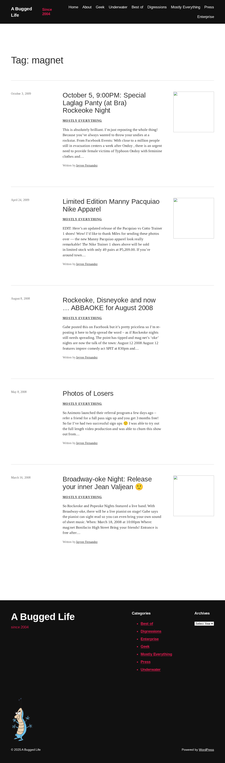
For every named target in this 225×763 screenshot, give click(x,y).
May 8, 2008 (19, 392)
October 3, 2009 (21, 93)
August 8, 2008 (20, 298)
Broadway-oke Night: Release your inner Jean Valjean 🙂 (107, 483)
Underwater (151, 669)
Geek (145, 646)
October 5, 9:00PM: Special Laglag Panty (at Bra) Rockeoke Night (104, 103)
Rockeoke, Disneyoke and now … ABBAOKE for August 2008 (109, 304)
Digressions (151, 631)
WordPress (206, 749)
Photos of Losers (88, 393)
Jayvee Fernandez (86, 165)
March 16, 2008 (21, 477)
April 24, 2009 (20, 200)
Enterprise (150, 639)
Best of (147, 623)
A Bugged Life (43, 616)
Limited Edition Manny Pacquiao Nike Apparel (111, 205)
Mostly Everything (82, 120)
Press (146, 662)
